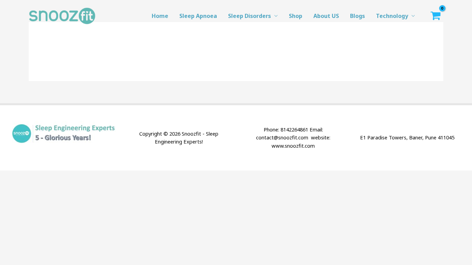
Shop (295, 16)
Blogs (357, 16)
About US (326, 16)
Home (160, 16)
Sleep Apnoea (198, 16)
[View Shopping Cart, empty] (435, 16)
